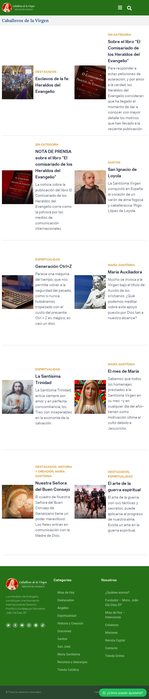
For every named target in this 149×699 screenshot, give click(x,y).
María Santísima (68, 654)
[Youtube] (22, 625)
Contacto (111, 648)
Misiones (111, 633)
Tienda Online (114, 656)
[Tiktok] (42, 625)
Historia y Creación (70, 623)
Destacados (65, 600)
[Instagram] (28, 625)
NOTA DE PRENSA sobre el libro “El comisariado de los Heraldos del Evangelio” (53, 164)
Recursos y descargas (72, 662)
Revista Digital (115, 640)
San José (63, 646)
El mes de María (123, 371)
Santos (62, 639)
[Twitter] (8, 625)
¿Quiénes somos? (117, 592)
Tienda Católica (68, 670)
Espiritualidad (66, 616)
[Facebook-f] (15, 625)
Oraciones (64, 631)
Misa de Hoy (65, 592)
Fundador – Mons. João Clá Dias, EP (121, 602)
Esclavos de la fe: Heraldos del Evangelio (52, 85)
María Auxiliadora (125, 272)
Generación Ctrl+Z (53, 267)
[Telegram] (35, 625)
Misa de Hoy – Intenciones (115, 615)
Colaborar (112, 625)
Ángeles (62, 608)
